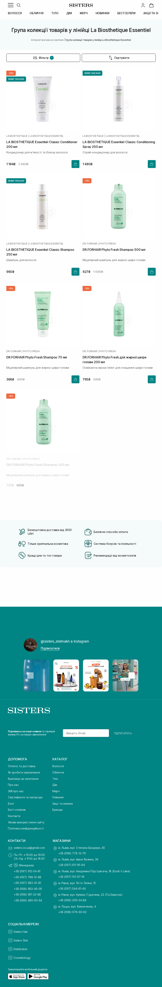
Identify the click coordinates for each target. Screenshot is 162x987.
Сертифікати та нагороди (25, 797)
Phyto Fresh (107, 243)
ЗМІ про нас (16, 791)
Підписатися (50, 648)
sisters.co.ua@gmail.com (29, 847)
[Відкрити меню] (10, 5)
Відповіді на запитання (23, 778)
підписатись (123, 733)
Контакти (14, 816)
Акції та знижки (62, 803)
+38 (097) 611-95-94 (71, 865)
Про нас (13, 784)
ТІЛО (54, 13)
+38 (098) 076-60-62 (72, 912)
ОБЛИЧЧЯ (36, 13)
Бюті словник (17, 809)
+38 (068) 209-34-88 (72, 900)
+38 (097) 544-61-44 (72, 888)
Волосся (58, 766)
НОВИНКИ (102, 13)
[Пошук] (18, 5)
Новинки (58, 797)
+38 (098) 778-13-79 (72, 853)
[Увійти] (143, 5)
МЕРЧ (84, 13)
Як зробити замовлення (24, 772)
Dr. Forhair (90, 243)
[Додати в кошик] (75, 164)
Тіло (55, 778)
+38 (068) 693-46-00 (28, 888)
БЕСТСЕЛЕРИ (126, 13)
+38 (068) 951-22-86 (27, 894)
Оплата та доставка (21, 766)
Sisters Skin (20, 940)
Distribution (20, 949)
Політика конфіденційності (26, 828)
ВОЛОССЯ (15, 13)
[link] (151, 5)
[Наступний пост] (131, 675)
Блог (11, 803)
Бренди (57, 809)
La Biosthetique (16, 136)
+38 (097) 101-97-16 (71, 876)
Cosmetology (21, 957)
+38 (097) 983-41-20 (27, 882)
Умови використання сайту (26, 822)
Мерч (56, 791)
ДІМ (69, 13)
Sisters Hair (20, 931)
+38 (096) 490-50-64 (28, 900)
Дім (54, 784)
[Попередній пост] (30, 675)
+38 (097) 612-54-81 (27, 871)
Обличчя (58, 772)
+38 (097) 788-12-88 (27, 877)
